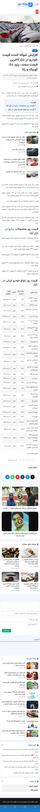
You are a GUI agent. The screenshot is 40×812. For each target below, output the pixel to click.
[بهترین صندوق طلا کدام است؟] (32, 724)
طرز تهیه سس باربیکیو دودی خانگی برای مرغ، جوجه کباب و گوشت (14, 674)
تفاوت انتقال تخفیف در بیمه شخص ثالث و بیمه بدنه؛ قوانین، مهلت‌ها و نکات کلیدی (14, 162)
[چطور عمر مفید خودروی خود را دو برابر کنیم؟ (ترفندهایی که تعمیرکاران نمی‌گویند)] (32, 140)
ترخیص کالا (34, 790)
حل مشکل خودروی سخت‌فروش (15, 172)
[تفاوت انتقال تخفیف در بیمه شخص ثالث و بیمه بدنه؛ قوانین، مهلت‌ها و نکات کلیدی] (32, 162)
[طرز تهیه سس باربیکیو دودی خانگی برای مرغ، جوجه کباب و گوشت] (32, 676)
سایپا (11, 229)
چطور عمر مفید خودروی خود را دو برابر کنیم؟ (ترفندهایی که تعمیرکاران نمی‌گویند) (13, 140)
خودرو (21, 46)
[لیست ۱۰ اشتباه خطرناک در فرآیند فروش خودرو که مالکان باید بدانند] (29, 553)
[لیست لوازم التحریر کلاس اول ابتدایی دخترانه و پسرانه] (32, 666)
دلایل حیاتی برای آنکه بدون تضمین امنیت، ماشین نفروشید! (11, 586)
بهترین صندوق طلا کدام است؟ (16, 721)
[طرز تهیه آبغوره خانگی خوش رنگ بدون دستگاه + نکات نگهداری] (32, 734)
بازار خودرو (32, 467)
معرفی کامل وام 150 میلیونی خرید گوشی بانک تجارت (14, 693)
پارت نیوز (29, 93)
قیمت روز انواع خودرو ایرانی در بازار (21, 109)
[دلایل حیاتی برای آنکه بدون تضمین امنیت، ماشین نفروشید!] (10, 577)
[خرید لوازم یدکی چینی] (32, 152)
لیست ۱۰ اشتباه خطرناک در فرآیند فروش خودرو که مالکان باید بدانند (30, 562)
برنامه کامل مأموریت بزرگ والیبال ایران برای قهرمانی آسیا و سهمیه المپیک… (13, 703)
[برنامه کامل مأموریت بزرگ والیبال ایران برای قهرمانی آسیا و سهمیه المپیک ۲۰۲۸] (32, 705)
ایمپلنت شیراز (33, 786)
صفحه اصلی (33, 46)
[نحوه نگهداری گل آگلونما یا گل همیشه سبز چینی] (32, 685)
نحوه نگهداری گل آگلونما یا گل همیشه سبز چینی (13, 683)
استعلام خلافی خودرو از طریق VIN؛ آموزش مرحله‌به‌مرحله (31, 586)
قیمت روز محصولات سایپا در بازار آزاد (20, 105)
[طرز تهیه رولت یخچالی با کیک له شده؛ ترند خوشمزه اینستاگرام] (32, 714)
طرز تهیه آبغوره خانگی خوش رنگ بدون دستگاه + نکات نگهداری (13, 732)
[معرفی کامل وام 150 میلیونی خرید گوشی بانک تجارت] (32, 695)
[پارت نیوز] (25, 5)
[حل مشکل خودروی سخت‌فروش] (32, 174)
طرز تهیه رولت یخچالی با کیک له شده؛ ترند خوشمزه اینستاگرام (13, 712)
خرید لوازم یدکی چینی (18, 149)
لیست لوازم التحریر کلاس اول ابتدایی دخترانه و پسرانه (13, 664)
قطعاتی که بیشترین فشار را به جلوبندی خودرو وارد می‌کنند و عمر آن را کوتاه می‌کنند (11, 563)
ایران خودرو (28, 187)
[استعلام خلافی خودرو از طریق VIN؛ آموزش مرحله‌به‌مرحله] (29, 577)
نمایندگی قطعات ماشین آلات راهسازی (23, 773)
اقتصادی (26, 46)
